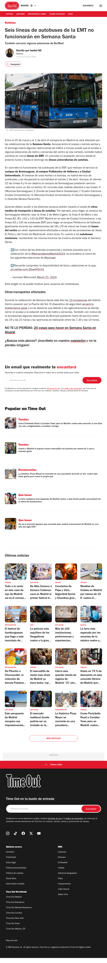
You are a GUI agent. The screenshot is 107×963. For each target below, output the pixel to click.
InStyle (61, 868)
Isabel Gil (35, 51)
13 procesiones (78, 300)
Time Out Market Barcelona (18, 908)
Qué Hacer (20, 14)
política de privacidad (73, 389)
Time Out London (14, 913)
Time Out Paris (13, 924)
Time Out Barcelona (15, 902)
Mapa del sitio (11, 941)
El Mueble (62, 863)
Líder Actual (63, 889)
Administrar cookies (15, 884)
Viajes (70, 14)
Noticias (9, 14)
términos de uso (53, 389)
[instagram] (7, 833)
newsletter (78, 341)
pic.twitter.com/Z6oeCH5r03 (27, 270)
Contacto (10, 852)
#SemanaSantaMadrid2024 (48, 254)
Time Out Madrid (14, 897)
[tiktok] (15, 833)
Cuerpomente (64, 884)
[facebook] (23, 833)
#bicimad (49, 258)
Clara (60, 879)
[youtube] (39, 833)
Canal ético (11, 879)
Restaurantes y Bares (37, 14)
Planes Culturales (57, 14)
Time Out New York (15, 918)
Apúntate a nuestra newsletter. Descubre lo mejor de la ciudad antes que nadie (42, 373)
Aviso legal (11, 863)
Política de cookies (14, 873)
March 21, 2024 (47, 277)
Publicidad (11, 857)
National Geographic (67, 873)
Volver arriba (56, 765)
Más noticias (53, 739)
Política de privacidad (16, 868)
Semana (62, 857)
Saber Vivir (63, 894)
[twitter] (31, 833)
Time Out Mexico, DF (15, 929)
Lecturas (62, 852)
